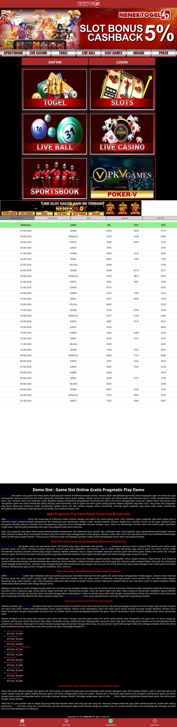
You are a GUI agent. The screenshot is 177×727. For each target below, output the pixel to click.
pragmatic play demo (17, 519)
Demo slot (6, 495)
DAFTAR (55, 62)
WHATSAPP (111, 725)
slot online (27, 606)
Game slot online (9, 546)
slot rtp (107, 546)
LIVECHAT (155, 725)
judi (14, 706)
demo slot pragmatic (73, 596)
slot (112, 696)
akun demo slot (15, 575)
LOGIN (122, 62)
